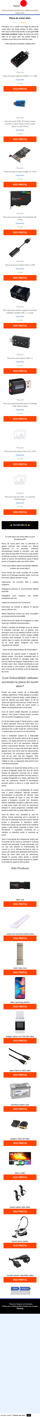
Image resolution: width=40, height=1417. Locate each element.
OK (29, 1415)
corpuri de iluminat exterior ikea (20, 934)
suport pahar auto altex (20, 1207)
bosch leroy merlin (20, 1241)
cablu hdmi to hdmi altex (20, 1070)
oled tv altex (20, 1173)
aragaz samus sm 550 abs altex (20, 1036)
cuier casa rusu (20, 968)
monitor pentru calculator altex (20, 1275)
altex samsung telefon (20, 1002)
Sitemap (20, 1308)
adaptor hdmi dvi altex (20, 1139)
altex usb (20, 900)
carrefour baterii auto (20, 1105)
